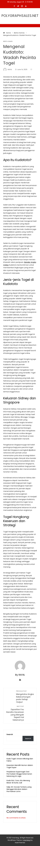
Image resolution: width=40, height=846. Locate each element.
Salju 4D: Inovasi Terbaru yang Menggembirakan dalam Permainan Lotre (19, 789)
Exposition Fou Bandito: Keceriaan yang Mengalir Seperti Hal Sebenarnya (15, 713)
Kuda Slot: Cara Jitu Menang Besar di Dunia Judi (18, 781)
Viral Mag (26, 840)
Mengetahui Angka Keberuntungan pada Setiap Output (25, 696)
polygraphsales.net (20, 15)
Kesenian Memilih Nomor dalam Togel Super (20, 766)
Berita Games (8, 41)
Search (10, 734)
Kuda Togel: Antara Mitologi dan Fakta (20, 759)
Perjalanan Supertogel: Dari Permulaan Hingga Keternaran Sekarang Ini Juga (19, 773)
